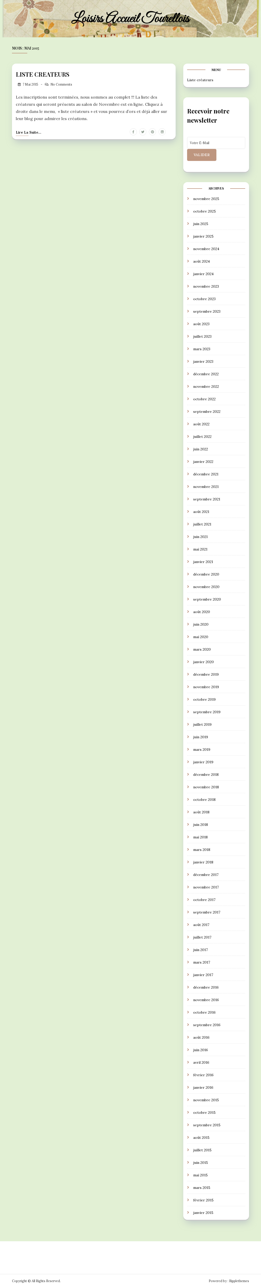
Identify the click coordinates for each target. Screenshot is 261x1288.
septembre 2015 (206, 1125)
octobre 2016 (204, 1012)
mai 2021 (200, 549)
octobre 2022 (204, 399)
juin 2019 (200, 737)
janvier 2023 (203, 361)
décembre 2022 (206, 374)
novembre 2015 (206, 1100)
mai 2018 (200, 837)
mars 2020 (202, 649)
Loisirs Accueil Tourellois (130, 19)
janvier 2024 (203, 274)
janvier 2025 (203, 236)
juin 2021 (200, 536)
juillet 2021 (202, 524)
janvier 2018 (203, 862)
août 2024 (201, 261)
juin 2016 (200, 1050)
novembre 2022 (206, 386)
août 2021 (201, 511)
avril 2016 (201, 1062)
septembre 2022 (206, 411)
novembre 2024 (206, 249)
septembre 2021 (206, 499)
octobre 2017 (204, 899)
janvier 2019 (203, 762)
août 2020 (201, 612)
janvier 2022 (203, 461)
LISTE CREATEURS (42, 74)
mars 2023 (201, 349)
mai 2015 (200, 1175)
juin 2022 (200, 449)
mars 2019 (201, 749)
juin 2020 (200, 624)
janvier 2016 (203, 1087)
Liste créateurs (200, 80)
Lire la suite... (28, 132)
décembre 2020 (206, 574)
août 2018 (201, 812)
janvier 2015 (203, 1212)
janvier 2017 (203, 975)
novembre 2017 (206, 887)
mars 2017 (201, 962)
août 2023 (201, 324)
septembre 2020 (207, 599)
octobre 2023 (204, 299)
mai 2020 (200, 637)
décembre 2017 (205, 874)
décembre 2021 (205, 474)
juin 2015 (200, 1162)
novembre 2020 (206, 586)
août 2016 (201, 1037)
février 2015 (203, 1200)
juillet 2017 (202, 937)
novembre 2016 (206, 1000)
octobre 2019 (204, 699)
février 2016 (203, 1075)
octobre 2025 (204, 211)
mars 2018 (201, 849)
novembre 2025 (206, 198)
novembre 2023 (206, 286)
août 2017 (201, 924)
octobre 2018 (204, 799)
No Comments (61, 84)
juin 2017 (200, 949)
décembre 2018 (206, 774)
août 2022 (201, 424)
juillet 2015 (202, 1150)
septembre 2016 (206, 1025)
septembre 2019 (206, 712)
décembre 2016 (206, 987)
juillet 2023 (202, 336)
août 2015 (201, 1137)
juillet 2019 (202, 724)
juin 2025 (200, 223)
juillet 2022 (202, 436)
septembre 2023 (206, 311)
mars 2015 (201, 1187)
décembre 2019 (206, 674)
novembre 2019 (206, 687)
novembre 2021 (206, 486)
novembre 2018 (206, 787)
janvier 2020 (203, 662)
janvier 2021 (203, 561)
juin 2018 (200, 824)
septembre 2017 (206, 912)
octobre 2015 (204, 1112)
